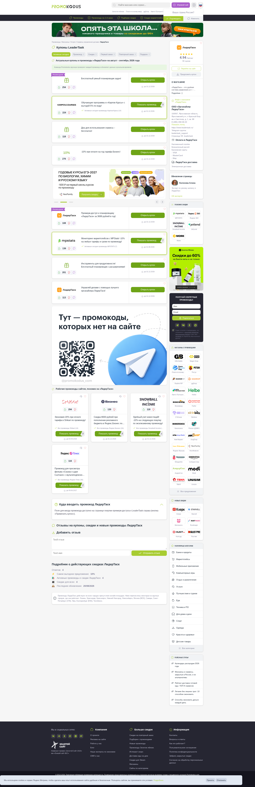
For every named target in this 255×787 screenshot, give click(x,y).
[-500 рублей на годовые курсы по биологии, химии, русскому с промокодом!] (109, 183)
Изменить (195, 18)
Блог (92, 748)
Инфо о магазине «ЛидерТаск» (182, 101)
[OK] (189, 325)
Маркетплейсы (183, 559)
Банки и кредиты (184, 552)
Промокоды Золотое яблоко (141, 748)
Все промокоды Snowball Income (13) (150, 428)
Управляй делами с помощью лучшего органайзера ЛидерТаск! (100, 289)
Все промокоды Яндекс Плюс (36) (70, 480)
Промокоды (78, 18)
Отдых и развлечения (186, 580)
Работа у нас (96, 743)
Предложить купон (188, 74)
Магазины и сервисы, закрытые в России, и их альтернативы (185, 674)
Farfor (194, 406)
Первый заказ (108, 54)
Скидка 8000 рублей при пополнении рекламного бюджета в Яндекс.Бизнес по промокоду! (108, 420)
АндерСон (179, 473)
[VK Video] (75, 736)
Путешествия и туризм (186, 593)
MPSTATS (178, 218)
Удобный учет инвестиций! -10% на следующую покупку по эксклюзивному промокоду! (148, 420)
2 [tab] (63, 202)
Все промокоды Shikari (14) (67, 428)
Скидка (92, 54)
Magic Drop (194, 361)
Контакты (173, 735)
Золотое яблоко (118, 12)
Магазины (65, 42)
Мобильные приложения (187, 566)
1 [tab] (56, 202)
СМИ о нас (95, 756)
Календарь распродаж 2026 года (187, 664)
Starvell (194, 514)
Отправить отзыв (151, 553)
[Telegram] (177, 325)
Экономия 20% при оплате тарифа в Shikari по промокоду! (70, 418)
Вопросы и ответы (177, 739)
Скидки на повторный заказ (141, 735)
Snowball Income (178, 229)
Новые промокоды (137, 743)
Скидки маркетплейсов (154, 18)
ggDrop (146, 12)
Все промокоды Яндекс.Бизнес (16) (110, 428)
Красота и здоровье (185, 634)
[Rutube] (81, 736)
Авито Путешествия (158, 12)
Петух (194, 372)
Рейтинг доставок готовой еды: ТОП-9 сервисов (186, 684)
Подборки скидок (128, 18)
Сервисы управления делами (88, 42)
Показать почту (178, 124)
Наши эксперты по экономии (102, 752)
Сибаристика (194, 462)
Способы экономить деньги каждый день (187, 701)
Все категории (188, 648)
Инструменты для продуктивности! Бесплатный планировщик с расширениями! (103, 265)
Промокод (78, 54)
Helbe (194, 395)
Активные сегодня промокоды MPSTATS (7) (100, 246)
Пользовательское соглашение (182, 748)
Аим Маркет (178, 440)
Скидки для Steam (137, 760)
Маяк (179, 241)
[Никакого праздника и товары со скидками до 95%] (127, 30)
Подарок (145, 54)
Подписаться (188, 318)
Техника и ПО (182, 607)
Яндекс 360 (194, 218)
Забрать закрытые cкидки (180, 756)
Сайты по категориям (138, 768)
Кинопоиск (179, 428)
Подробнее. (159, 780)
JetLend (194, 229)
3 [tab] (71, 202)
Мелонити (178, 525)
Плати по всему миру (134, 12)
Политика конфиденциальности (183, 752)
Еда (178, 600)
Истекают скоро (136, 752)
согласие (178, 336)
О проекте (94, 735)
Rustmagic (194, 525)
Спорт (179, 621)
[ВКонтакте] (183, 325)
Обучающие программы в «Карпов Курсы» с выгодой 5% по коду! (103, 104)
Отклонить (221, 780)
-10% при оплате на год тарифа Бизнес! (100, 152)
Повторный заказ (127, 54)
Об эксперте (177, 196)
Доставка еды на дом (138, 756)
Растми (194, 536)
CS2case (178, 417)
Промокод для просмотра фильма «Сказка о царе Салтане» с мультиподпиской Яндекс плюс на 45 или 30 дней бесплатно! (70, 472)
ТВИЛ (179, 484)
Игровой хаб (182, 5)
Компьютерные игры (185, 573)
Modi (194, 473)
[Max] (195, 325)
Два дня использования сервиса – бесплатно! (98, 129)
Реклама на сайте (98, 739)
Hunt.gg (179, 536)
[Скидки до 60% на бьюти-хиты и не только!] (186, 269)
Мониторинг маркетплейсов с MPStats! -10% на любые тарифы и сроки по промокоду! (103, 240)
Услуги (73, 42)
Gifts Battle (178, 361)
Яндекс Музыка (178, 451)
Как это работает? (177, 743)
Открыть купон (148, 80)
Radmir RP (179, 383)
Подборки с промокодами (140, 739)
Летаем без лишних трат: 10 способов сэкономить (187, 692)
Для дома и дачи (184, 614)
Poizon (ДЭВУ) (194, 428)
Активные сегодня (61, 54)
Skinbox (194, 417)
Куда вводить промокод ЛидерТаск (84, 504)
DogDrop (194, 440)
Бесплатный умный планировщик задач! (101, 78)
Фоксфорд (178, 406)
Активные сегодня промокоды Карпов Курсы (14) (102, 111)
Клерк (179, 514)
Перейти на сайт (188, 69)
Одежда (180, 628)
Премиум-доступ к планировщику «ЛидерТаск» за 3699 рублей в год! (98, 214)
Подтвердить (175, 18)
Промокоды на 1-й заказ (102, 18)
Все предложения (188, 491)
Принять (210, 780)
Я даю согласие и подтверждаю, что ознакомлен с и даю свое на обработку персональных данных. (187, 334)
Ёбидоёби (178, 462)
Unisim (194, 484)
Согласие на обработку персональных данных (186, 761)
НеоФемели (194, 451)
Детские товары (183, 641)
